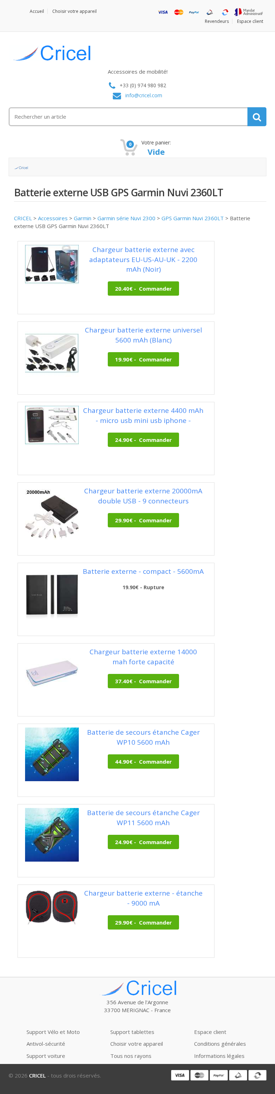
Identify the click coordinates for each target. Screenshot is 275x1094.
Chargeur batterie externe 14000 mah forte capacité (143, 656)
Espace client (250, 21)
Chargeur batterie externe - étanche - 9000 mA (143, 897)
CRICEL (23, 218)
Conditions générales (220, 1043)
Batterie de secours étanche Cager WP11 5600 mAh (143, 817)
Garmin (82, 218)
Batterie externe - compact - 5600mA (143, 571)
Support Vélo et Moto (53, 1031)
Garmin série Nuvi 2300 (126, 218)
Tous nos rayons (130, 1055)
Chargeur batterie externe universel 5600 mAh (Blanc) (143, 334)
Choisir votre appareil (74, 11)
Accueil (37, 11)
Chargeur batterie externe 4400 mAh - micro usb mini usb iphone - (143, 415)
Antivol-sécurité (45, 1043)
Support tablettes (132, 1031)
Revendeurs (217, 21)
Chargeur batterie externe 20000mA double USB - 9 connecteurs (143, 495)
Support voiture (45, 1055)
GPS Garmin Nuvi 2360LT (192, 218)
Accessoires (53, 218)
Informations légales (219, 1055)
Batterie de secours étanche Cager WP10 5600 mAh (143, 737)
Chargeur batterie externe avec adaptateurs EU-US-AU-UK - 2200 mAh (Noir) (143, 259)
